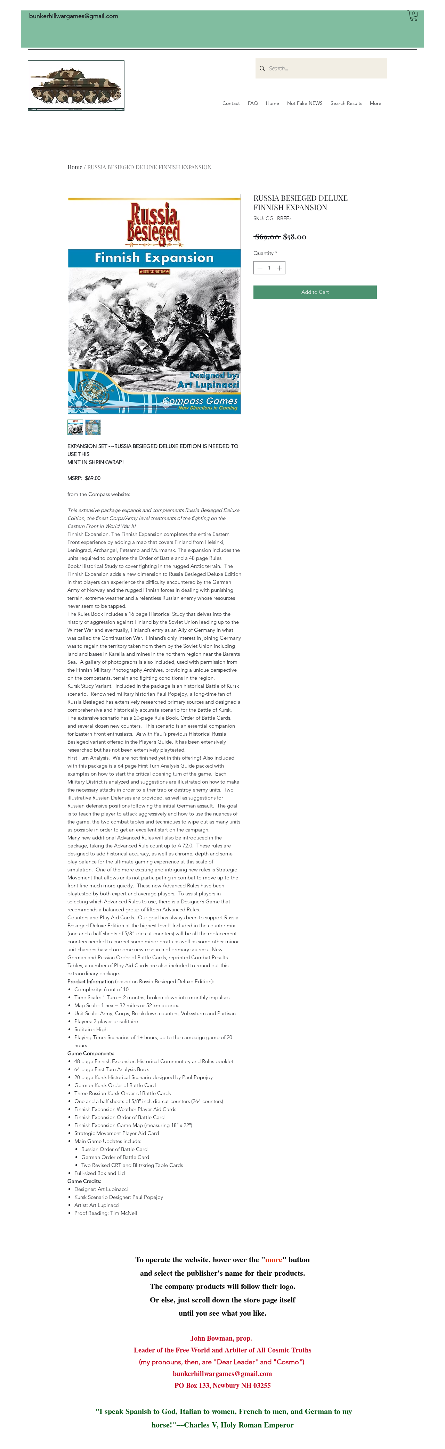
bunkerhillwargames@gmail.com (73, 16)
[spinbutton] (269, 268)
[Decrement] (259, 268)
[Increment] (280, 268)
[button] (413, 15)
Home (74, 167)
